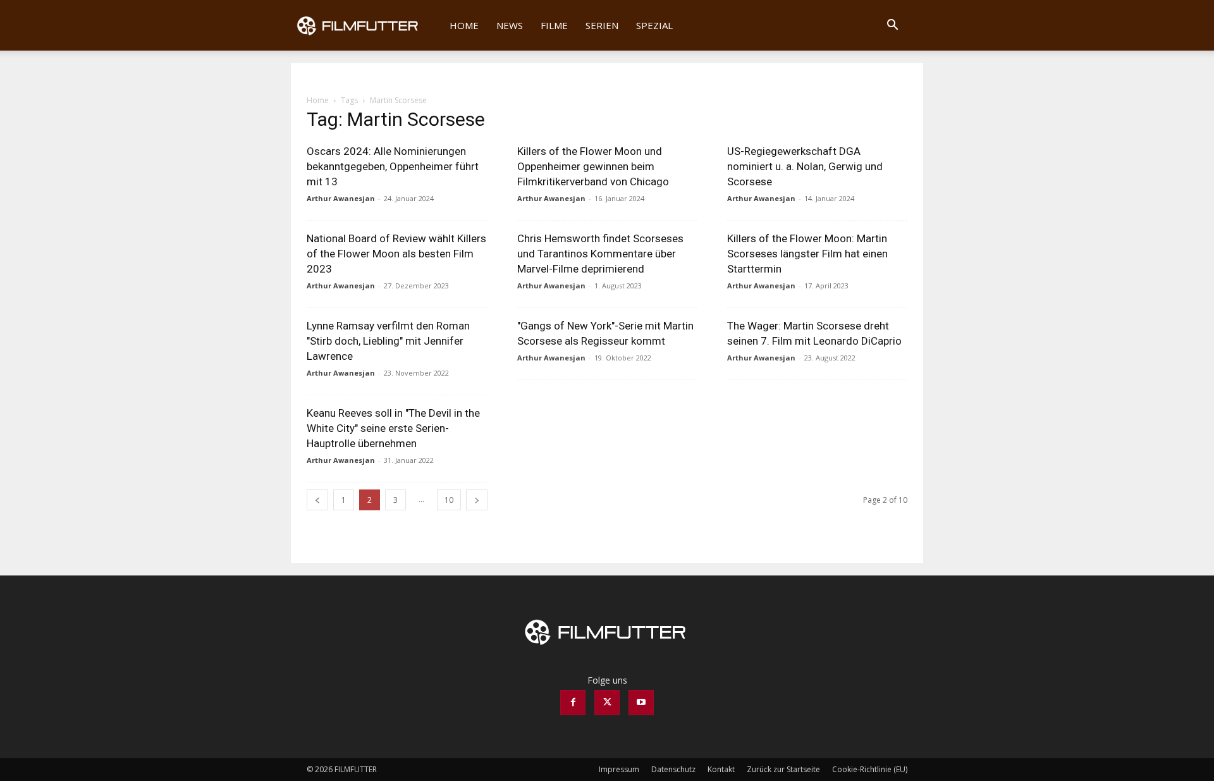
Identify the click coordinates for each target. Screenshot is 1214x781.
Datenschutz (673, 769)
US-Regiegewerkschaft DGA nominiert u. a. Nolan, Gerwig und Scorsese (805, 166)
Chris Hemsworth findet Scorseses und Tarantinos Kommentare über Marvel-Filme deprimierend (600, 253)
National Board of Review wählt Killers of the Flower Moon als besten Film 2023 (396, 253)
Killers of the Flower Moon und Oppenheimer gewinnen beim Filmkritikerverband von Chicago (593, 166)
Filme (554, 25)
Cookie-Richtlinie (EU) (869, 769)
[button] (892, 26)
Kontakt (721, 769)
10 (449, 500)
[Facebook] (573, 702)
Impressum (619, 769)
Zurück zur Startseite (783, 769)
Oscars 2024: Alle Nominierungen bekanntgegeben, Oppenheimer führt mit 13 (393, 166)
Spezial (654, 25)
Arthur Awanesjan (341, 198)
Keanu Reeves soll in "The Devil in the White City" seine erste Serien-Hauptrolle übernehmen (393, 428)
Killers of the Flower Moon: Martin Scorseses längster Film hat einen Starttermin (807, 253)
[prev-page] (317, 499)
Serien (602, 25)
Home (464, 25)
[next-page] (476, 499)
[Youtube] (641, 702)
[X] (607, 702)
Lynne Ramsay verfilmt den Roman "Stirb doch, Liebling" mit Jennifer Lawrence (388, 340)
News (509, 25)
